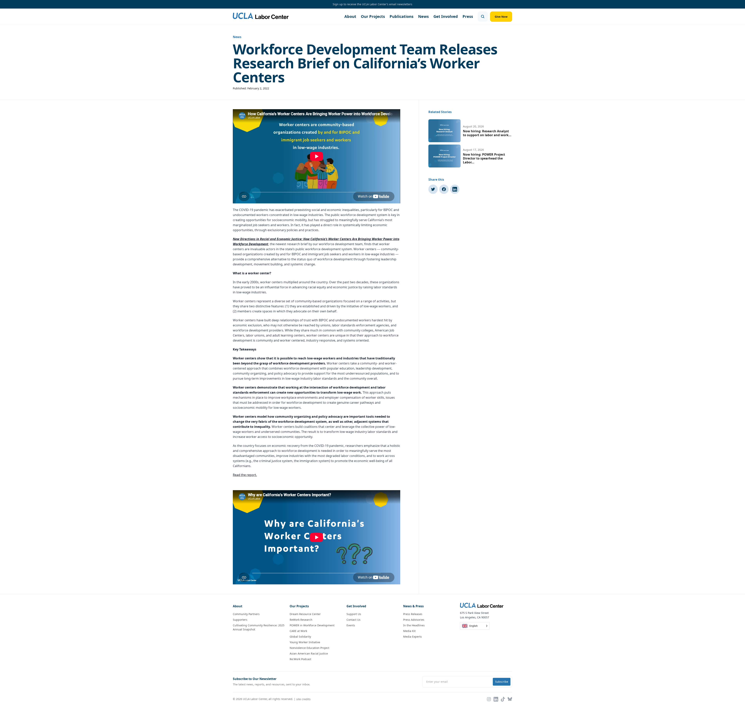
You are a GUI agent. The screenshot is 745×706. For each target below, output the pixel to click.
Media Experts (412, 636)
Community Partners (246, 614)
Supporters (240, 619)
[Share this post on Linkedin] (454, 189)
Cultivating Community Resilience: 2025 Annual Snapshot (258, 627)
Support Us (354, 614)
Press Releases (412, 614)
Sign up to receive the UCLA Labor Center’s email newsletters (372, 4)
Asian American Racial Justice (309, 653)
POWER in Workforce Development (312, 625)
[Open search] (483, 16)
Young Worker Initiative (305, 642)
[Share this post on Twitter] (433, 189)
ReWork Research (301, 619)
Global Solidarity (300, 636)
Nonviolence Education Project (309, 648)
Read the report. (245, 475)
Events (351, 625)
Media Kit (409, 631)
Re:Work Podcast (300, 659)
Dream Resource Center (305, 614)
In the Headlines (414, 625)
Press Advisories (413, 619)
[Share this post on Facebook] (444, 189)
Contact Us (353, 619)
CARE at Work (298, 631)
